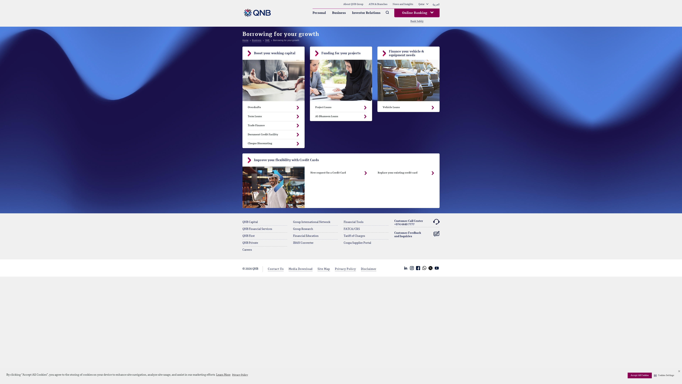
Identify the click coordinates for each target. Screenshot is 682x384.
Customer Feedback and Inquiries (407, 235)
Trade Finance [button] (256, 125)
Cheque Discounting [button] (260, 143)
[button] (664, 375)
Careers (247, 250)
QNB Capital (250, 222)
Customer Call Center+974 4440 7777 (408, 223)
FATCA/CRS (352, 229)
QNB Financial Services (257, 229)
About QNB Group (353, 4)
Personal (319, 13)
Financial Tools (353, 222)
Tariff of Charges (354, 236)
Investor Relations (366, 13)
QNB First (248, 236)
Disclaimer (368, 269)
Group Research (303, 229)
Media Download (301, 269)
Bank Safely (417, 21)
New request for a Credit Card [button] (328, 173)
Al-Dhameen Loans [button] (326, 116)
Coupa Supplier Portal (357, 243)
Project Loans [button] (323, 107)
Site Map (324, 269)
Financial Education (306, 236)
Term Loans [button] (255, 116)
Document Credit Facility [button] (263, 134)
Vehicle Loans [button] (391, 107)
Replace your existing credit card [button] (397, 173)
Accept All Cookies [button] (640, 375)
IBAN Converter (303, 243)
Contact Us (276, 269)
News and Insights (403, 4)
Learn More (223, 375)
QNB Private (250, 243)
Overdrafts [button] (254, 107)
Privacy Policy (240, 375)
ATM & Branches (378, 4)
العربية (436, 4)
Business (339, 13)
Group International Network (311, 222)
